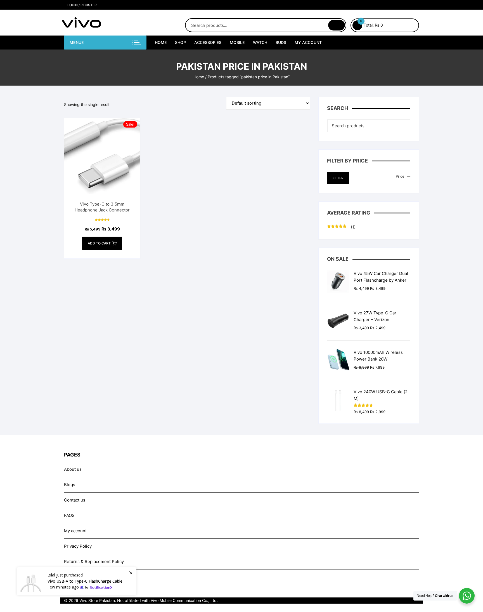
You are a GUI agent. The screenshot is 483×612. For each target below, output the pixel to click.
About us (73, 469)
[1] (76, 581)
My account (308, 42)
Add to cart (99, 243)
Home (161, 42)
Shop (180, 42)
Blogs (69, 484)
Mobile (237, 42)
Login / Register (82, 5)
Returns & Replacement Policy (94, 561)
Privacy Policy (78, 546)
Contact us (74, 500)
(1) (341, 227)
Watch (260, 42)
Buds (281, 42)
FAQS (69, 515)
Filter (338, 178)
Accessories (207, 42)
